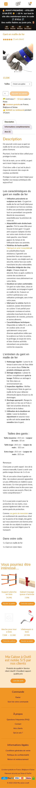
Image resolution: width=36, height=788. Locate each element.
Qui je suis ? (18, 733)
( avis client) (18, 39)
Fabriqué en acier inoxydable (18, 248)
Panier (18, 697)
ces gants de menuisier (19, 513)
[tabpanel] (18, 58)
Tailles (7, 84)
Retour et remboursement (18, 759)
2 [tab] (16, 71)
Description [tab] (9, 122)
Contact (18, 724)
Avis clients (18, 728)
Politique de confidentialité (18, 755)
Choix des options (27, 603)
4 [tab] (19, 71)
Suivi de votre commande (18, 702)
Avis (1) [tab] (7, 132)
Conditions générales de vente (18, 751)
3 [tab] (17, 71)
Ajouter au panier (19, 94)
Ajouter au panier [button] (9, 603)
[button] (5, 4)
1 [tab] (14, 71)
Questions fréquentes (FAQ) (18, 720)
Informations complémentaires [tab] (17, 127)
